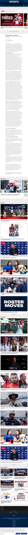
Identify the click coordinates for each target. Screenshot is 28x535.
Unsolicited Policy (14, 525)
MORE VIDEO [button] (14, 464)
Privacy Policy (14, 520)
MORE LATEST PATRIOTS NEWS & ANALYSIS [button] (14, 31)
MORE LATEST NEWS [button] (14, 314)
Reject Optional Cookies (24, 533)
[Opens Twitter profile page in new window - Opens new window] (8, 41)
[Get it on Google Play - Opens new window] (16, 513)
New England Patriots (10, 40)
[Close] (27, 528)
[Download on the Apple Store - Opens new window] (11, 512)
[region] (14, 531)
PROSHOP (23, 5)
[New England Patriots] (14, 516)
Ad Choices (14, 526)
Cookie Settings (2, 533)
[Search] (25, 5)
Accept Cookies (18, 533)
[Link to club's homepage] (1, 5)
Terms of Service (14, 521)
